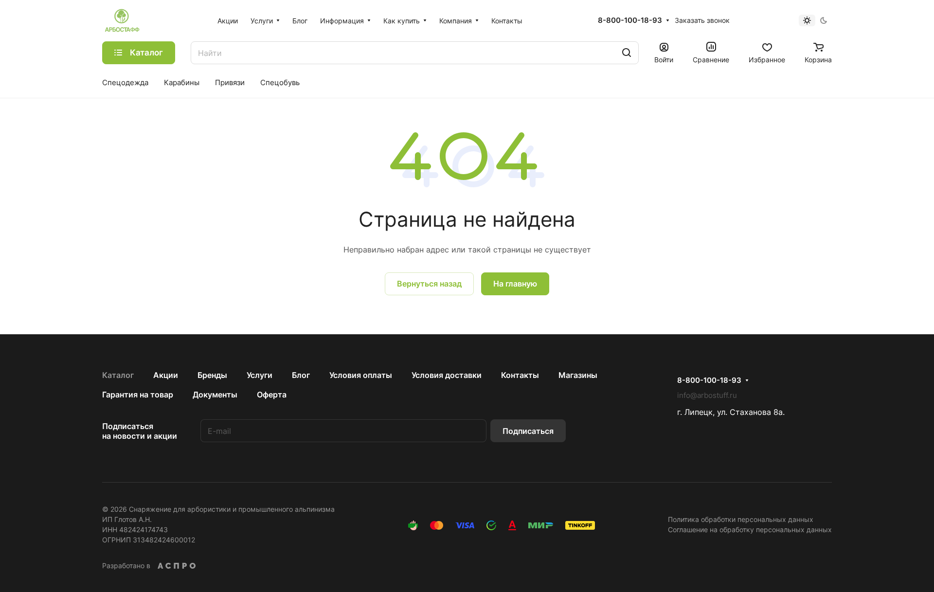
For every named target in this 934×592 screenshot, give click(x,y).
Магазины (577, 375)
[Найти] (626, 52)
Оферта (272, 394)
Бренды (212, 375)
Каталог (118, 375)
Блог (301, 375)
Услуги (259, 375)
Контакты (520, 375)
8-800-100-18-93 (630, 20)
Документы (215, 394)
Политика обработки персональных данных (740, 519)
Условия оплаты (360, 375)
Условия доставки (447, 375)
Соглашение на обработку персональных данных (750, 529)
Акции (165, 375)
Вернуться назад (429, 283)
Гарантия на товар (137, 394)
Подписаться (528, 431)
